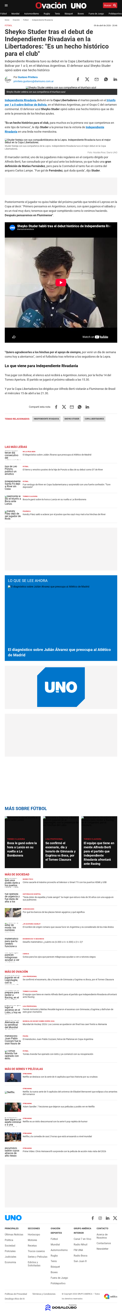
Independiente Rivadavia (21, 100)
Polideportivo (115, 13)
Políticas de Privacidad (16, 1294)
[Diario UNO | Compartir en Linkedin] (115, 79)
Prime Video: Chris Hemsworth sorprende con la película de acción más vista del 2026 (64, 1151)
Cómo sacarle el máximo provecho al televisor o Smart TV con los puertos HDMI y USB (65, 882)
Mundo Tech (28, 879)
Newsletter (102, 1248)
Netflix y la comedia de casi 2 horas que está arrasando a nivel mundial (57, 1136)
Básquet (69, 13)
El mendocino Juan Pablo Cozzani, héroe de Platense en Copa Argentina (58, 1039)
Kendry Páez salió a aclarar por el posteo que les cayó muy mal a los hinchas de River (64, 514)
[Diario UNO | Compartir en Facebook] (78, 79)
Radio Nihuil (80, 1244)
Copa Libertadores (94, 419)
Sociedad (10, 1245)
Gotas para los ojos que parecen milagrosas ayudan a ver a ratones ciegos (59, 957)
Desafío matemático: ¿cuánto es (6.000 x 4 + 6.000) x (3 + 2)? (53, 942)
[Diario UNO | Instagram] (100, 1218)
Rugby (47, 13)
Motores (32, 1240)
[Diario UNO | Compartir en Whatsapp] (106, 79)
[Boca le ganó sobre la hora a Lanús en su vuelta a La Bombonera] (23, 826)
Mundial (15, 13)
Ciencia (26, 954)
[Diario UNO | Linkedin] (107, 1218)
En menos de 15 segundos (33, 939)
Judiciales (10, 1256)
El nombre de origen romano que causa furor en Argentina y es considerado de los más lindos (68, 927)
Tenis (57, 13)
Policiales (10, 1251)
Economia (10, 1262)
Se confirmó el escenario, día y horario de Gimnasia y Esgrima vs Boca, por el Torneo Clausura (60, 851)
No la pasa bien (29, 451)
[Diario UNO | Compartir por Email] (96, 79)
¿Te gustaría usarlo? (32, 924)
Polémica (27, 511)
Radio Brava (80, 1255)
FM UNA (78, 1250)
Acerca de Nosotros (102, 1236)
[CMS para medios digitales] (61, 1307)
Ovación (16, 20)
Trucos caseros (36, 1251)
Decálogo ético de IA (15, 1298)
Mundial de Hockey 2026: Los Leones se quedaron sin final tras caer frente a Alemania (65, 1024)
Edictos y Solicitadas (34, 1264)
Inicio (7, 20)
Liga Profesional (54, 839)
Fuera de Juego (96, 13)
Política (9, 1240)
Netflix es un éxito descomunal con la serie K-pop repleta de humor (55, 1121)
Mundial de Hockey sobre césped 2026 (38, 1021)
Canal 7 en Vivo (82, 1238)
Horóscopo (34, 1234)
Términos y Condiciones (43, 1294)
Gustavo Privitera (28, 77)
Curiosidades (28, 909)
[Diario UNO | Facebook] (93, 1218)
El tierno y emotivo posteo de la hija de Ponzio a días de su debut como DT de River (63, 469)
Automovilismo (31, 13)
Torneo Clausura (30, 496)
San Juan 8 (80, 1261)
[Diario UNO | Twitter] (115, 1218)
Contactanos (104, 1243)
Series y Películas (37, 1256)
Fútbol (3, 13)
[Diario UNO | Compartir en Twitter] (87, 79)
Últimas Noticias (14, 1234)
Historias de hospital (32, 894)
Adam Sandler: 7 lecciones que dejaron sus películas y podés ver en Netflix (59, 1106)
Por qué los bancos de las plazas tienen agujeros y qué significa (54, 912)
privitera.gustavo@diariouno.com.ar (34, 81)
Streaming (27, 1074)
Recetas (32, 1245)
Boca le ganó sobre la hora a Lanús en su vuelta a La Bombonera (54, 499)
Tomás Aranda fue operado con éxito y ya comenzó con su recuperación (58, 1054)
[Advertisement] (61, 186)
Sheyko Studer (71, 419)
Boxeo (81, 13)
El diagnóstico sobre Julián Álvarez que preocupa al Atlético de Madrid (57, 454)
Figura (25, 1036)
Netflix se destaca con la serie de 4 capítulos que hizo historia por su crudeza (60, 1076)
